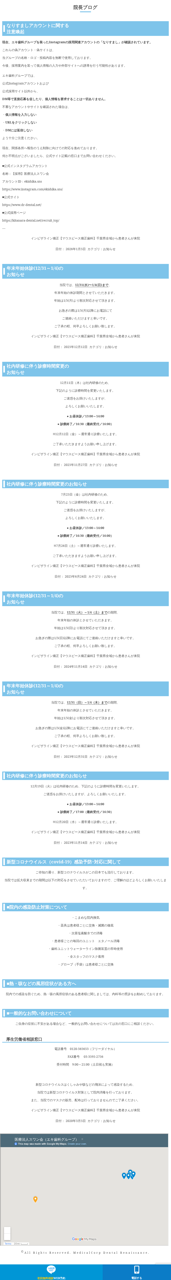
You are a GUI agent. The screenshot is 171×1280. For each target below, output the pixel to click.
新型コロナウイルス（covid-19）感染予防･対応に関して (64, 862)
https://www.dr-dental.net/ (21, 205)
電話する (136, 1278)
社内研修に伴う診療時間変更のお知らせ (47, 484)
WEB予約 (51, 1278)
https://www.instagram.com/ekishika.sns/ (32, 189)
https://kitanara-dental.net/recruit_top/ (30, 220)
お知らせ (109, 249)
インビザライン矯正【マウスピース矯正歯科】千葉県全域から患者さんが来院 (85, 238)
